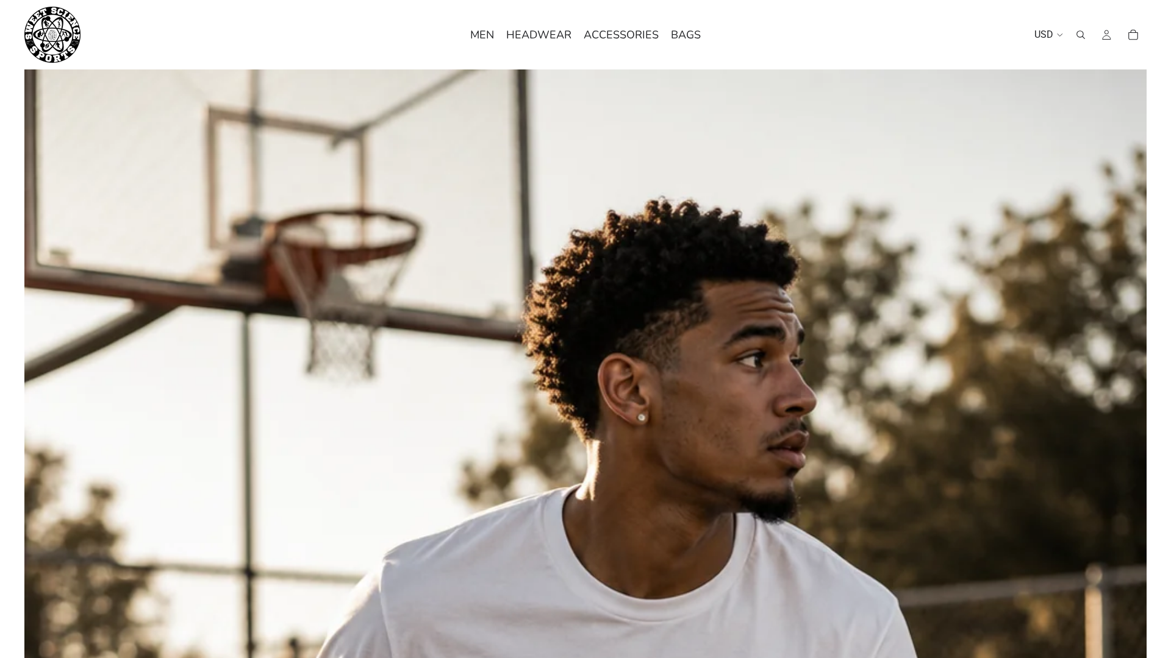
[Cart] (1133, 34)
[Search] (1080, 34)
